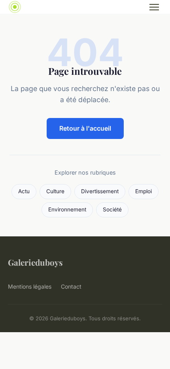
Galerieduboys (35, 262)
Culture (55, 191)
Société (112, 209)
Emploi (143, 191)
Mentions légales (29, 286)
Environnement (67, 209)
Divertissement (100, 191)
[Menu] (154, 7)
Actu (24, 191)
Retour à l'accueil (85, 128)
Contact (71, 286)
